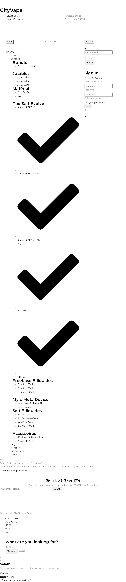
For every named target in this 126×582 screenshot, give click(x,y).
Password (89, 90)
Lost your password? (95, 102)
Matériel (21, 88)
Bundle (20, 62)
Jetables (21, 73)
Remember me (94, 98)
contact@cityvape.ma (16, 19)
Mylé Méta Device (30, 399)
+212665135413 (13, 16)
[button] (102, 47)
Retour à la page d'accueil (14, 471)
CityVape (11, 10)
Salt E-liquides (27, 410)
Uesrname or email (94, 81)
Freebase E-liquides (33, 380)
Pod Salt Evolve (28, 103)
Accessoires (24, 433)
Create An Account (94, 78)
